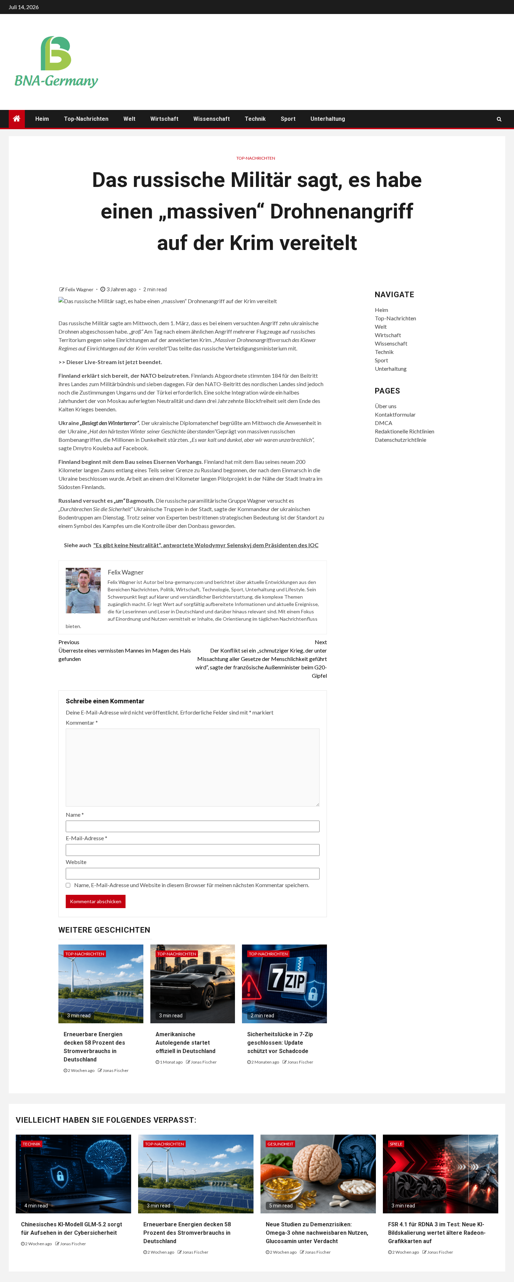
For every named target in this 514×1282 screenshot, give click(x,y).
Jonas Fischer (116, 1070)
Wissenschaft (211, 119)
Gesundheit (280, 1144)
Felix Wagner (79, 289)
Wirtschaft (164, 119)
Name (75, 814)
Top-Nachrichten (86, 119)
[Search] (499, 119)
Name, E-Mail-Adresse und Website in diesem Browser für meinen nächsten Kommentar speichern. (191, 885)
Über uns (386, 406)
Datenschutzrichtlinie (400, 439)
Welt (129, 119)
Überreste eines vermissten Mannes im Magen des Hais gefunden (124, 650)
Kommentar (82, 722)
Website (76, 861)
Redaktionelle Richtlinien (404, 431)
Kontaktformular (395, 414)
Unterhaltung (327, 119)
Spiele (396, 1144)
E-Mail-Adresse (86, 838)
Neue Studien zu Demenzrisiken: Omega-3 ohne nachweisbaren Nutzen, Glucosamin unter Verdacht (317, 1233)
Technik (255, 119)
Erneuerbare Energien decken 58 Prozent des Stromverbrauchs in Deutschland (187, 1233)
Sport (288, 119)
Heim (42, 119)
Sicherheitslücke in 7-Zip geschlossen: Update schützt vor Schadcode (280, 1042)
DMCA (383, 422)
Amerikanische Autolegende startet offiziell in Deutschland (185, 1042)
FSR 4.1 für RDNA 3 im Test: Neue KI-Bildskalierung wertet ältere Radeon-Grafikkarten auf (437, 1233)
